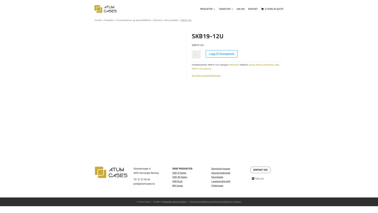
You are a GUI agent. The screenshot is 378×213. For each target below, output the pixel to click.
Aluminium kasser (220, 168)
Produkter (206, 9)
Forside (98, 20)
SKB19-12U (197, 69)
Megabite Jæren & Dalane (174, 202)
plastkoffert (268, 65)
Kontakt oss (260, 169)
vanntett (207, 69)
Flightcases (217, 185)
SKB (277, 65)
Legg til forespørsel (221, 54)
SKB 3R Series (179, 177)
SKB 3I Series (179, 173)
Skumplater (217, 177)
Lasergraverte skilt (220, 181)
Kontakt (253, 9)
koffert (259, 65)
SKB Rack (157, 20)
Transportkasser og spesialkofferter (133, 20)
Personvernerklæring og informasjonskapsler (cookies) (215, 202)
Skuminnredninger (220, 173)
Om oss (241, 9)
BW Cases (177, 185)
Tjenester (224, 9)
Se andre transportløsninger (206, 75)
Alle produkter (171, 20)
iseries (252, 65)
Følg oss (259, 178)
